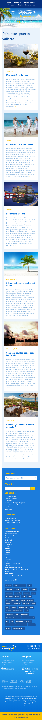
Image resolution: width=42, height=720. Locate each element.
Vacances (28, 621)
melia (33, 603)
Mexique (8, 561)
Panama (8, 610)
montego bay (23, 607)
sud (7, 621)
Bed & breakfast (10, 518)
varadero (31, 625)
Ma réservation (28, 16)
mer (7, 607)
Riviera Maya (24, 614)
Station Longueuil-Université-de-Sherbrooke (32, 671)
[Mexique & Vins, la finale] (21, 56)
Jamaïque (9, 603)
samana (25, 618)
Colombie (9, 593)
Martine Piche (9, 507)
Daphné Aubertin (11, 498)
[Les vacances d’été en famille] (21, 125)
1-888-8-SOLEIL (33, 646)
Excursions (9, 596)
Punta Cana (9, 614)
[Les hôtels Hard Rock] (21, 194)
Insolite (7, 555)
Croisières (8, 544)
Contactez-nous (30, 5)
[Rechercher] (35, 478)
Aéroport (9, 589)
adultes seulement (19, 586)
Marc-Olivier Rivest (11, 505)
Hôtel (23, 600)
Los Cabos (26, 603)
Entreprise (20, 5)
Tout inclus (9, 573)
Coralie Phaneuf (10, 496)
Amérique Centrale (12, 531)
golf (7, 600)
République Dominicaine (13, 567)
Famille (7, 550)
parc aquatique (17, 610)
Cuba (7, 546)
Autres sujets (10, 536)
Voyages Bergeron (18, 628)
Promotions (17, 3)
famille (17, 596)
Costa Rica (18, 593)
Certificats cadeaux (29, 3)
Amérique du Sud (11, 534)
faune (23, 596)
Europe (7, 548)
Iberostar (30, 600)
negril (31, 607)
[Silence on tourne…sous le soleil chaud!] (21, 264)
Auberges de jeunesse (12, 522)
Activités (8, 586)
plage (26, 610)
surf (12, 621)
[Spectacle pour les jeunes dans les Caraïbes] (21, 334)
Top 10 (7, 571)
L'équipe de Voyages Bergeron (15, 503)
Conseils (8, 542)
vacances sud (9, 578)
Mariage (8, 559)
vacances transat (21, 625)
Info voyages (11, 5)
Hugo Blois (8, 500)
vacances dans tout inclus (14, 576)
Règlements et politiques (33, 714)
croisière (26, 593)
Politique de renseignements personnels (13, 714)
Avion (29, 586)
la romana (17, 603)
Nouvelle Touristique (12, 563)
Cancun (17, 589)
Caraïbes (8, 538)
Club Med (8, 540)
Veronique (8, 509)
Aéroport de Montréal (12, 520)
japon (7, 557)
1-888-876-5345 (33, 648)
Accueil (9, 3)
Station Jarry (9, 669)
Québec (7, 565)
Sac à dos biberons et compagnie (16, 569)
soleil (31, 618)
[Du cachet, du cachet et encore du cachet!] (21, 405)
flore (29, 596)
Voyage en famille (11, 580)
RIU (17, 614)
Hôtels (7, 552)
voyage (8, 628)
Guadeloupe (15, 600)
